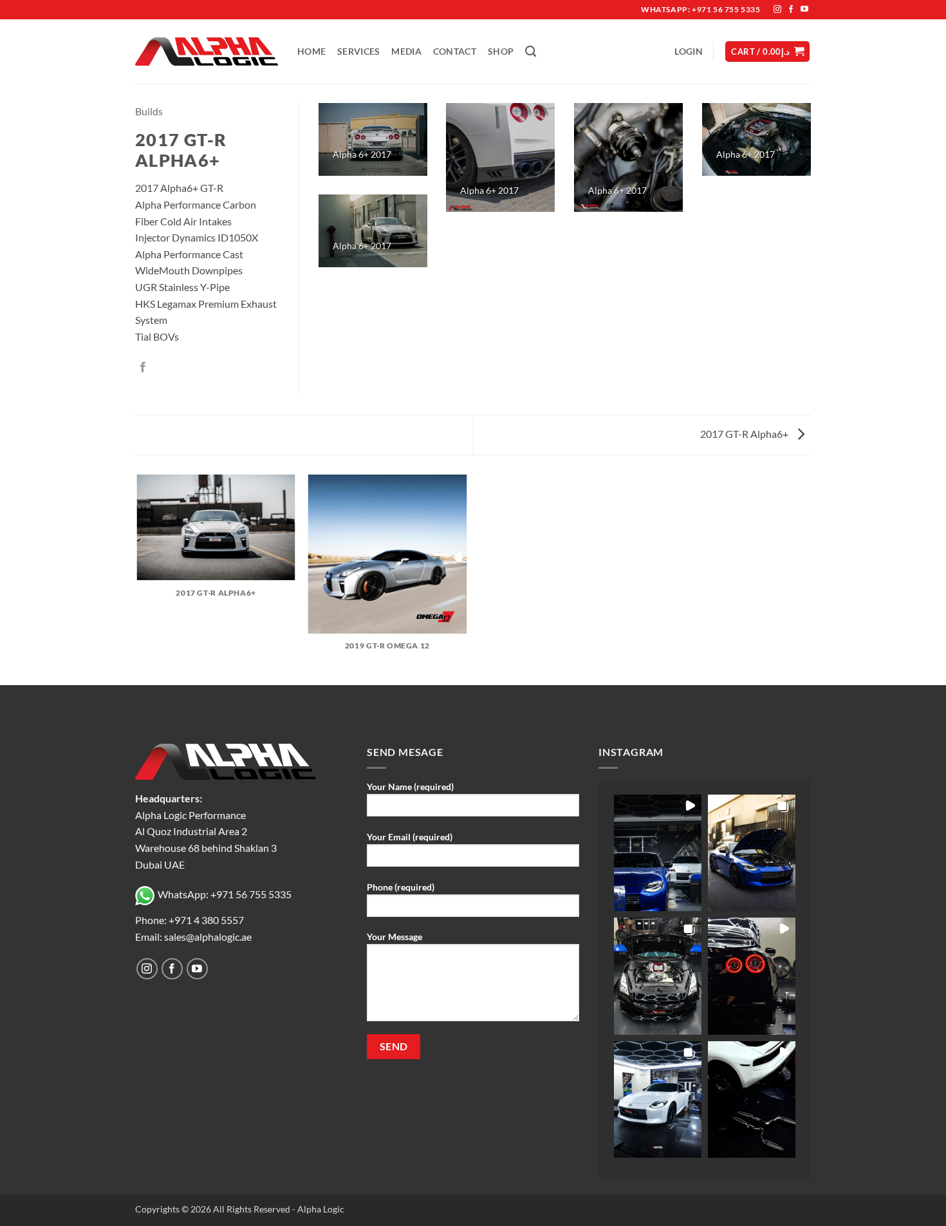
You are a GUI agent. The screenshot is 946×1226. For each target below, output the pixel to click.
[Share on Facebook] (143, 367)
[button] (688, 51)
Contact (454, 51)
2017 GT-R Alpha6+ (745, 434)
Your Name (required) (410, 786)
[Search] (530, 52)
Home (311, 51)
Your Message (394, 936)
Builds (149, 111)
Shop (501, 51)
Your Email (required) (409, 836)
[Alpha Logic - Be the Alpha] (206, 51)
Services (358, 51)
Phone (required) (400, 887)
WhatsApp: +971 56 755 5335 (225, 894)
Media (406, 51)
